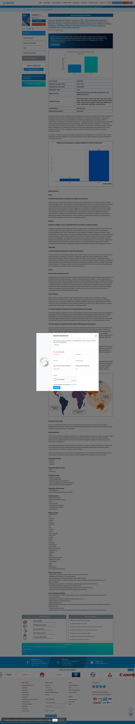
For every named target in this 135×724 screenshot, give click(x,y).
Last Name (78, 354)
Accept (55, 720)
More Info (61, 720)
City (77, 369)
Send (57, 387)
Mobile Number (79, 360)
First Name (56, 354)
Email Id (55, 360)
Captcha (55, 375)
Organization (56, 369)
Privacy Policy (73, 384)
